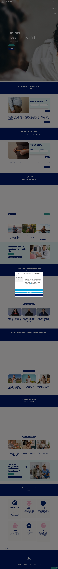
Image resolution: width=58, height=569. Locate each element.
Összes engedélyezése (29, 294)
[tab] (19, 276)
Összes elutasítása (29, 292)
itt (30, 283)
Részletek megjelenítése (27, 284)
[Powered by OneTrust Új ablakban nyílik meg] (40, 296)
